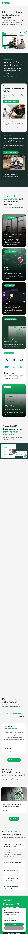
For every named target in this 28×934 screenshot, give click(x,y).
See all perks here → (9, 380)
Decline (14, 928)
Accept (14, 924)
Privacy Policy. (13, 914)
